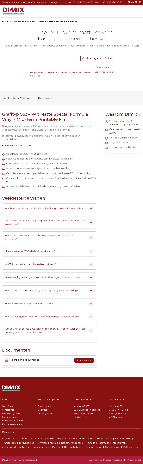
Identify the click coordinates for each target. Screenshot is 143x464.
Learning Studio (45, 413)
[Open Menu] (139, 11)
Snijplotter (8, 438)
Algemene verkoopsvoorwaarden (105, 460)
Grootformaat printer (100, 438)
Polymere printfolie (47, 443)
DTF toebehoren (73, 447)
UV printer (22, 438)
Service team (44, 406)
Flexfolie (90, 443)
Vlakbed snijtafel (56, 438)
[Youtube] (132, 2)
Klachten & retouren (12, 424)
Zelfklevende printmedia (16, 447)
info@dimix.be (116, 417)
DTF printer (37, 438)
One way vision (94, 447)
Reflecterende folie (72, 443)
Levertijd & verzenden (13, 420)
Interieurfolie (119, 443)
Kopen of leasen (10, 417)
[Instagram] (140, 2)
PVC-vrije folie (131, 447)
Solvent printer (77, 438)
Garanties (42, 410)
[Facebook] (129, 2)
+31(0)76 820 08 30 (83, 413)
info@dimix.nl (80, 417)
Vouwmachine (123, 438)
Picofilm (56, 447)
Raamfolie (103, 443)
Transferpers (9, 443)
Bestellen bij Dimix (11, 413)
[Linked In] (136, 2)
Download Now (85, 360)
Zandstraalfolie (41, 447)
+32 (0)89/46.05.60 (118, 413)
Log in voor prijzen (104, 72)
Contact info (8, 410)
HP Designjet (26, 443)
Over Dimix (7, 406)
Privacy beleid (134, 460)
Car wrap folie (112, 447)
